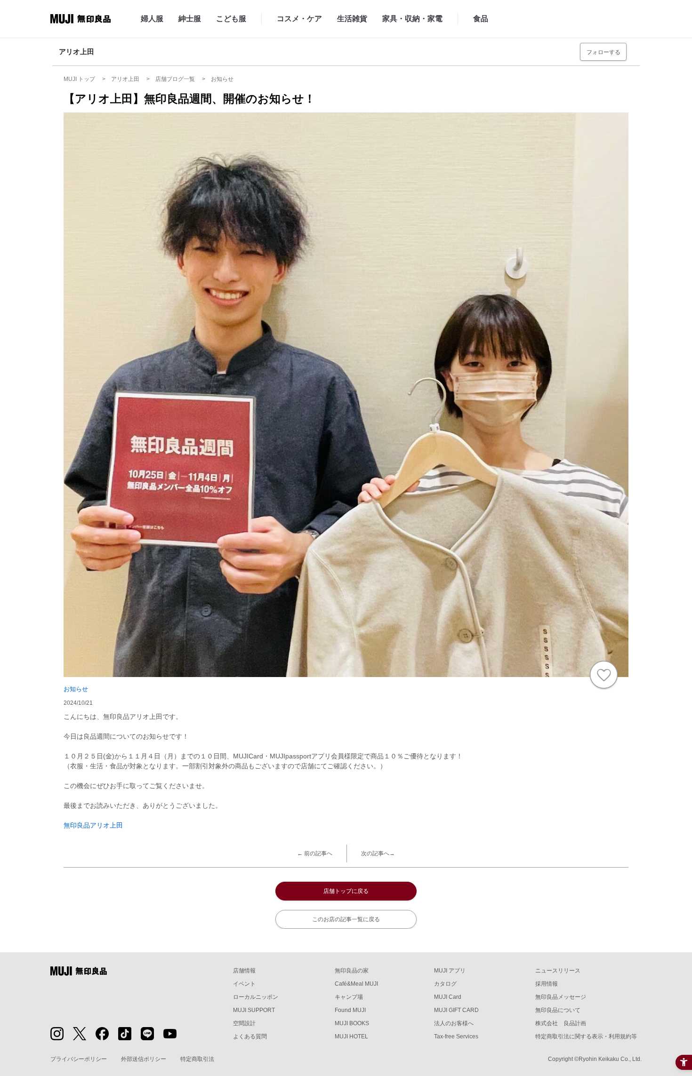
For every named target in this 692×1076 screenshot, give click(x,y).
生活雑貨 (352, 19)
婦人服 (152, 19)
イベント (244, 983)
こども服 (231, 19)
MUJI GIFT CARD (456, 1010)
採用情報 (546, 983)
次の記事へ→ (378, 853)
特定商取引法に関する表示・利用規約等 (586, 1036)
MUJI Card (447, 997)
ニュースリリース (557, 970)
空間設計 (244, 1023)
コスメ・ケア (299, 19)
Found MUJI (350, 1010)
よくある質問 (250, 1036)
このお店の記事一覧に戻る (346, 919)
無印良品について (557, 1010)
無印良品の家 (352, 970)
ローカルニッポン (255, 997)
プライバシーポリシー (78, 1059)
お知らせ (76, 689)
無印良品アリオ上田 (93, 825)
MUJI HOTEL (351, 1036)
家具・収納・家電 (412, 19)
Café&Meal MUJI (356, 983)
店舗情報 (244, 970)
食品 (480, 19)
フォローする (603, 52)
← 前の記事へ (314, 853)
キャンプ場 (349, 997)
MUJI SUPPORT (254, 1010)
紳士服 (189, 19)
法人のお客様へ (454, 1023)
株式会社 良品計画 (560, 1023)
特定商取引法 (197, 1059)
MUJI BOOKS (352, 1023)
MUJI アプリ (450, 970)
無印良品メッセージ (560, 997)
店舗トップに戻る (346, 891)
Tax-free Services (456, 1036)
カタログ (445, 983)
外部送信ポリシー (143, 1059)
